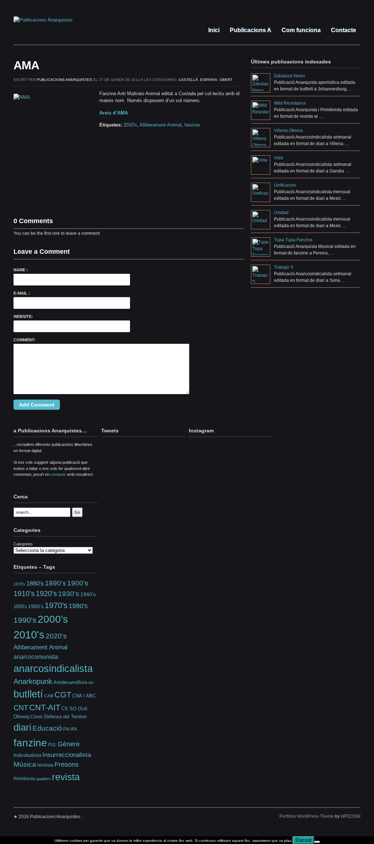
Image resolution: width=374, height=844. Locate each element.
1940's (88, 594)
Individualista (27, 755)
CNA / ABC (84, 696)
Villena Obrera (288, 130)
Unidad (281, 212)
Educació (47, 728)
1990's (25, 620)
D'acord (303, 840)
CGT (62, 694)
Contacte (342, 30)
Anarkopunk (33, 681)
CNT (21, 708)
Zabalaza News (289, 75)
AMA (26, 65)
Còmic (36, 716)
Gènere (69, 744)
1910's (24, 594)
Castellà (188, 80)
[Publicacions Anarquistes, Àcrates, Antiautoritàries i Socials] (43, 20)
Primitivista (24, 778)
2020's (56, 636)
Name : (21, 270)
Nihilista (45, 765)
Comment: (24, 340)
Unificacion (285, 185)
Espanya (208, 80)
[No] (317, 842)
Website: (23, 316)
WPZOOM (350, 816)
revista (66, 776)
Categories (23, 544)
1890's (55, 583)
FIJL (52, 744)
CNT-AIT (44, 707)
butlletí (28, 694)
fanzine (192, 125)
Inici (213, 30)
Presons (66, 764)
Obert (226, 80)
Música (25, 764)
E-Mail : (22, 293)
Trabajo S (283, 267)
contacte (58, 474)
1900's (77, 583)
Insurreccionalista (66, 754)
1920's (46, 594)
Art (91, 682)
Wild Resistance (290, 103)
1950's (20, 606)
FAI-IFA (70, 729)
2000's (53, 619)
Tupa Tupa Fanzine (293, 239)
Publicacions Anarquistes (64, 80)
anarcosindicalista (53, 668)
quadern (43, 779)
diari (22, 727)
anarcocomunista (36, 656)
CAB (48, 695)
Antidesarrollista (70, 682)
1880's (35, 583)
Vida (278, 157)
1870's (19, 584)
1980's (78, 606)
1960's (35, 606)
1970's (56, 605)
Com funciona (300, 30)
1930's (68, 594)
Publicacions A (249, 30)
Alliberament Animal (161, 125)
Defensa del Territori (65, 716)
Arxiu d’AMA (113, 113)
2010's (130, 125)
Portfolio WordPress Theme (306, 816)
